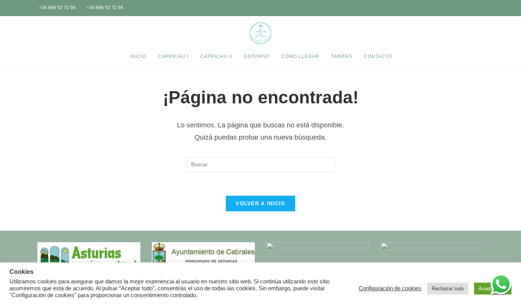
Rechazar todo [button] (448, 288)
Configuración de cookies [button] (390, 288)
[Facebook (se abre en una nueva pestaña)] (474, 8)
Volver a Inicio (260, 203)
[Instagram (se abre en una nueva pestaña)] (484, 8)
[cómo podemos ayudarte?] (501, 284)
